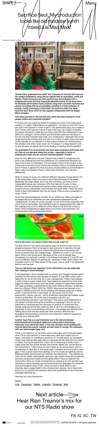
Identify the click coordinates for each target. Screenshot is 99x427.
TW (93, 416)
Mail (66, 384)
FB (73, 416)
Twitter (37, 384)
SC (86, 416)
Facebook (26, 384)
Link (17, 384)
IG (79, 416)
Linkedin (46, 384)
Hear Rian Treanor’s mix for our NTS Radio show (49, 400)
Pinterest (57, 384)
